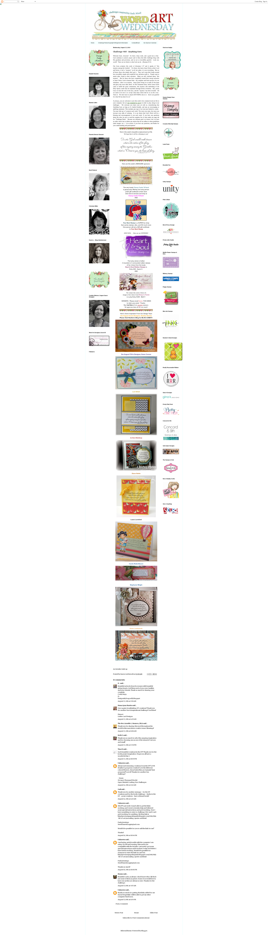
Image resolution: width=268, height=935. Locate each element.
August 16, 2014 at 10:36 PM (127, 870)
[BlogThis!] (150, 674)
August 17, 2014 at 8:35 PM (127, 900)
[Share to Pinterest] (156, 674)
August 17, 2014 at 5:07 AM (127, 886)
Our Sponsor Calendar (150, 43)
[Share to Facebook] (154, 674)
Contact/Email (136, 43)
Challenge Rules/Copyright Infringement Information (113, 43)
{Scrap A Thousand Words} (127, 780)
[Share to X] (152, 674)
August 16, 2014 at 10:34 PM (127, 835)
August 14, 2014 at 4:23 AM (127, 799)
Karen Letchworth (127, 674)
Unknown (121, 763)
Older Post (154, 913)
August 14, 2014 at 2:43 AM (127, 785)
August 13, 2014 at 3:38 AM (127, 701)
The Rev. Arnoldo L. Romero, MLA (130, 723)
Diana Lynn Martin (125, 705)
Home (92, 43)
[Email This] (148, 674)
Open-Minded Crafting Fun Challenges (132, 782)
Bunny (120, 874)
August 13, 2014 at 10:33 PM (127, 759)
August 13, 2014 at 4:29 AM (127, 719)
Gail (119, 789)
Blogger (144, 931)
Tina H (120, 749)
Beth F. (120, 735)
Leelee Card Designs (125, 716)
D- (119, 683)
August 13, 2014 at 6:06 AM (127, 731)
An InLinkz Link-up (120, 669)
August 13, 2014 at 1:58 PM (127, 745)
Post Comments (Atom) (140, 918)
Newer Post (119, 913)
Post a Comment (122, 904)
